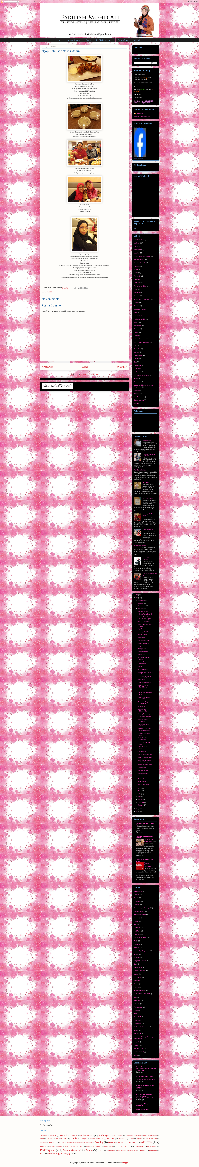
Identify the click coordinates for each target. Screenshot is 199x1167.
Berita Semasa (139, 259)
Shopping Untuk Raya (145, 754)
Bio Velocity (137, 325)
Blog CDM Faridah (140, 309)
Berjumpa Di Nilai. (143, 632)
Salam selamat (139, 400)
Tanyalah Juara (148, 498)
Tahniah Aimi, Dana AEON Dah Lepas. (144, 618)
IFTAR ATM (141, 706)
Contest (136, 358)
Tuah (135, 289)
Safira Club (137, 365)
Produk (88, 40)
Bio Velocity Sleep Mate (104, 40)
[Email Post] (74, 287)
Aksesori (137, 306)
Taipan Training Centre (145, 764)
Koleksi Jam (141, 654)
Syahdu (140, 666)
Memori (136, 302)
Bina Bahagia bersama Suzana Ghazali (144, 1095)
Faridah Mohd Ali (138, 127)
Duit (135, 345)
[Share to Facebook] (85, 288)
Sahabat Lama (139, 397)
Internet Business (139, 339)
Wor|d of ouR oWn (142, 1109)
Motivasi (136, 243)
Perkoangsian (138, 355)
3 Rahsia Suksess (140, 545)
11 (137, 808)
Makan (136, 322)
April (139, 796)
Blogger (125, 1162)
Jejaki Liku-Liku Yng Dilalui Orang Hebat (145, 761)
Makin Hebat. (142, 781)
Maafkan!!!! (141, 779)
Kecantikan (137, 382)
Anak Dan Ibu (142, 767)
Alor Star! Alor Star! (140, 470)
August (140, 609)
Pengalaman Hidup (140, 286)
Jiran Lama (141, 637)
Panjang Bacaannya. (144, 714)
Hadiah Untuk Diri (139, 319)
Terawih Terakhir (143, 669)
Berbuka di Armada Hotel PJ (144, 698)
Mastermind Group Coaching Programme (80, 1142)
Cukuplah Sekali (143, 773)
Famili (49, 291)
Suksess (136, 296)
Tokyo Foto (141, 679)
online (136, 403)
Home (60, 40)
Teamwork (137, 368)
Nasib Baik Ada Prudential (142, 738)
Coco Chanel (142, 751)
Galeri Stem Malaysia (145, 716)
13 (137, 595)
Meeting (136, 253)
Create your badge (138, 158)
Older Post (122, 366)
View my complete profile (142, 116)
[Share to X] (83, 288)
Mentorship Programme (141, 299)
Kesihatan (137, 349)
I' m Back (139, 1089)
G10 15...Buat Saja (144, 621)
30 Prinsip (146, 482)
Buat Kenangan (143, 770)
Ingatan (136, 378)
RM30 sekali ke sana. (145, 682)
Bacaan (136, 332)
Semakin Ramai (143, 611)
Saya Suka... (142, 629)
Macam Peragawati (144, 784)
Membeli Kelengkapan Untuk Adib (145, 702)
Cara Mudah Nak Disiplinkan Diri (145, 1079)
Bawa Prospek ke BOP (145, 757)
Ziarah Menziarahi (143, 640)
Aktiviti (136, 269)
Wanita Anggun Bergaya (142, 256)
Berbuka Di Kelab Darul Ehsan (143, 686)
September (142, 606)
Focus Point (141, 690)
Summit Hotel (142, 776)
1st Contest (137, 372)
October (141, 603)
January (141, 805)
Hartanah (137, 283)
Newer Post (47, 366)
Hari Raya (137, 279)
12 (137, 598)
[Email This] (79, 288)
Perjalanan (137, 292)
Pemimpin (137, 276)
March (140, 799)
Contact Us (137, 40)
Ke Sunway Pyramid (144, 677)
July (139, 788)
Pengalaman (138, 316)
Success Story (123, 40)
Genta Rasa (140, 1067)
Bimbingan (137, 249)
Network (136, 393)
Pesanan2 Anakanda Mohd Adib (144, 662)
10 (137, 811)
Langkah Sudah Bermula (143, 720)
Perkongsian (138, 239)
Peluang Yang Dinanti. (145, 614)
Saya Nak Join (147, 440)
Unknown (139, 113)
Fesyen (136, 335)
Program (137, 329)
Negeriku (137, 390)
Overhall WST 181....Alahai (142, 710)
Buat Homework (143, 651)
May (139, 794)
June (140, 791)
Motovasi (137, 352)
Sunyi (139, 646)
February (141, 802)
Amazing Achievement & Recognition (148, 864)
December (141, 600)
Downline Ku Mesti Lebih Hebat (149, 455)
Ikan (135, 362)
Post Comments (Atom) (89, 374)
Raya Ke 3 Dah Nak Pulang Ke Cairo (144, 729)
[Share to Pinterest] (87, 288)
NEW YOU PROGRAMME (142, 342)
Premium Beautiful (73, 40)
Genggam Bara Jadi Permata (144, 1098)
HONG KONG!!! (148, 530)
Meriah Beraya (142, 634)
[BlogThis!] (81, 288)
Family (136, 246)
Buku (135, 312)
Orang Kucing (142, 649)
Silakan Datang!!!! (143, 643)
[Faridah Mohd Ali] (140, 156)
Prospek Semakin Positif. (143, 725)
